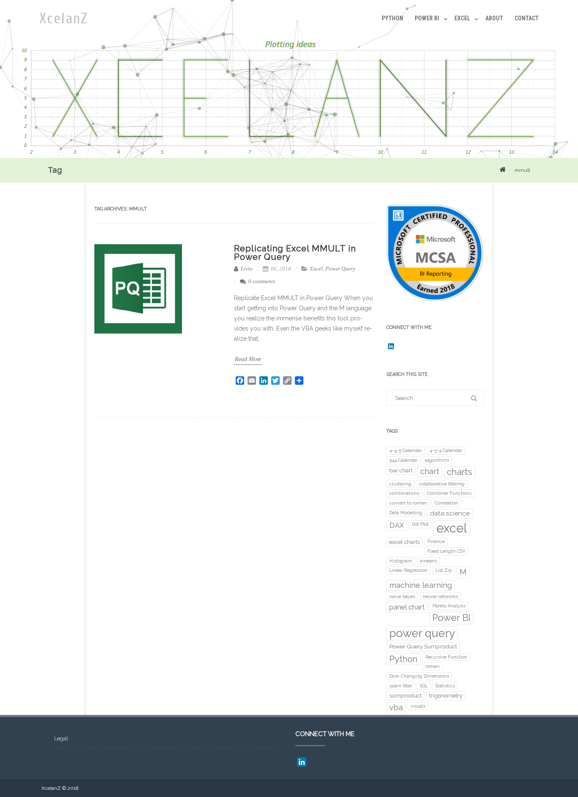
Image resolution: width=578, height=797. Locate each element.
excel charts (404, 541)
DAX (396, 525)
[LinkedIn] (264, 380)
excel (451, 528)
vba (396, 707)
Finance (436, 541)
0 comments (261, 281)
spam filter (400, 685)
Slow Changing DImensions (419, 675)
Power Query (340, 268)
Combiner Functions (449, 493)
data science (450, 513)
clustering (400, 483)
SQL (424, 685)
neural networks (440, 596)
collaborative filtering (442, 483)
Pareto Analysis (448, 605)
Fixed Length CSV (446, 551)
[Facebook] (240, 380)
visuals (417, 706)
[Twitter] (275, 380)
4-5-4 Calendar (445, 450)
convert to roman (408, 502)
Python (392, 18)
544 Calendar (403, 460)
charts (459, 471)
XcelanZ (63, 18)
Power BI (427, 18)
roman (432, 666)
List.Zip (443, 570)
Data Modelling (405, 512)
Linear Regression (408, 570)
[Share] (299, 380)
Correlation (446, 502)
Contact (527, 18)
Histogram (400, 560)
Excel (462, 18)
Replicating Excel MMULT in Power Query (295, 252)
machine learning (420, 585)
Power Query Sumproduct (423, 646)
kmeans (428, 560)
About (494, 18)
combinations (404, 493)
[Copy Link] (287, 380)
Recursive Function (446, 656)
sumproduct (405, 695)
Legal (61, 738)
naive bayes (402, 596)
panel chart (407, 607)
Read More (248, 359)
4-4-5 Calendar (405, 450)
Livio (246, 268)
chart (429, 471)
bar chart (401, 470)
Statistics (445, 685)
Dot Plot (420, 524)
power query (422, 633)
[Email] (252, 380)
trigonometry (445, 695)
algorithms (437, 460)
